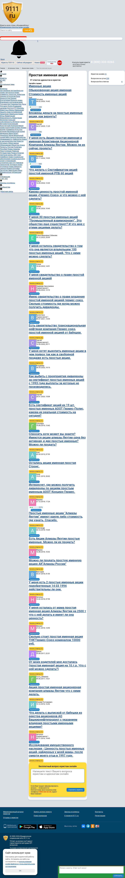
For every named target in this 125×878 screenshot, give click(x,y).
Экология (4, 170)
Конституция (5, 126)
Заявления (4, 114)
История (3, 124)
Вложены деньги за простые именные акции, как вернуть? (56, 114)
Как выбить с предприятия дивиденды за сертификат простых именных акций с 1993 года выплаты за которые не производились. (56, 381)
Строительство (6, 163)
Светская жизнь (6, 155)
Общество (15, 145)
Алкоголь (13, 94)
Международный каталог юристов (13, 813)
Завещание (19, 110)
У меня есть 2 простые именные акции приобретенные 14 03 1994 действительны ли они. (56, 586)
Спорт (2, 161)
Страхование (10, 161)
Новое (39, 63)
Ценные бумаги (6, 168)
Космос (18, 128)
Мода (11, 135)
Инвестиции (17, 118)
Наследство (21, 137)
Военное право (16, 100)
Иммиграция (10, 116)
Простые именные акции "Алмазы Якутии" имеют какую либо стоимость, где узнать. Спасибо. (56, 516)
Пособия (3, 149)
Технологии (5, 165)
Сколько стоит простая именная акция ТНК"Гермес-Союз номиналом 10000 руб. (56, 640)
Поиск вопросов (40, 816)
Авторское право (12, 93)
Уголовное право (7, 167)
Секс (19, 155)
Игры (2, 116)
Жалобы (20, 108)
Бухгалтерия (5, 100)
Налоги (13, 137)
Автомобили (5, 91)
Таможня (19, 163)
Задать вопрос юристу (43, 812)
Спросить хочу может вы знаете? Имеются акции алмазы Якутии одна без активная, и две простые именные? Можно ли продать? (57, 439)
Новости (20, 141)
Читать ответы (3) (36, 204)
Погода (10, 147)
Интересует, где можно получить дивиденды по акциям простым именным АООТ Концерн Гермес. (52, 488)
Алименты (4, 94)
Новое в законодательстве (13, 140)
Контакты (99, 812)
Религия (20, 153)
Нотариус (4, 143)
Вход (3, 59)
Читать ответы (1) (36, 178)
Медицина (4, 133)
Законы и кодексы (71, 812)
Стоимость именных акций (48, 94)
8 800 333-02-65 (45, 792)
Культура (18, 130)
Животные (4, 110)
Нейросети (17, 139)
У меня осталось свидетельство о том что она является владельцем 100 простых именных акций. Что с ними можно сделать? (56, 251)
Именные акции (40, 86)
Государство (5, 104)
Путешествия (5, 153)
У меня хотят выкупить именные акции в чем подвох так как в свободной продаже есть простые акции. (57, 354)
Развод (14, 153)
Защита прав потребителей (11, 112)
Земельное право (16, 114)
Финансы (18, 167)
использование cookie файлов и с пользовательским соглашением (20, 864)
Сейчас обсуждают (24, 63)
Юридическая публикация (10, 172)
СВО (15, 155)
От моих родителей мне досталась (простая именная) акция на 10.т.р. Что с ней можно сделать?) (57, 665)
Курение (3, 131)
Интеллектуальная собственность (7, 121)
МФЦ (8, 137)
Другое (10, 108)
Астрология (11, 96)
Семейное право (7, 157)
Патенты (3, 147)
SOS (60, 63)
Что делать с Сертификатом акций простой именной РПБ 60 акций (53, 171)
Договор (3, 106)
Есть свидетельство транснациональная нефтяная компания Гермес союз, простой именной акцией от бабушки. (57, 329)
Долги (10, 106)
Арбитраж (21, 94)
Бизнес (13, 98)
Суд (14, 163)
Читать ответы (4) (36, 121)
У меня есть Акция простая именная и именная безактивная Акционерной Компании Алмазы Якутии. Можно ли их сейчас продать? (57, 143)
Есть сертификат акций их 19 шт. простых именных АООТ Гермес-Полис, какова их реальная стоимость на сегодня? (56, 410)
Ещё (30, 97)
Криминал (10, 130)
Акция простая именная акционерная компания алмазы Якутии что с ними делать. (55, 690)
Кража (23, 128)
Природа (15, 151)
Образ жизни (13, 143)
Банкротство (5, 98)
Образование (5, 145)
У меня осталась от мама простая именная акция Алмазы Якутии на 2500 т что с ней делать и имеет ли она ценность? (57, 613)
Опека (22, 145)
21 (106, 74)
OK (20, 871)
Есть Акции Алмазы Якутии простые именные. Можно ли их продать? (54, 540)
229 (107, 78)
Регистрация (100, 816)
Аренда (3, 96)
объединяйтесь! (22, 25)
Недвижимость (6, 139)
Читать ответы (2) (36, 233)
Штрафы (16, 168)
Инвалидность (6, 118)
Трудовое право (16, 165)
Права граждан (13, 149)
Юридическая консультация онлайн (14, 27)
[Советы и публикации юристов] (12, 12)
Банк (18, 96)
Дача (24, 104)
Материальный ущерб (16, 131)
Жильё (12, 110)
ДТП (15, 108)
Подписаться (35, 110)
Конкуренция (12, 124)
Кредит (3, 130)
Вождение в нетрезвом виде (11, 102)
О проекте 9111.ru (71, 816)
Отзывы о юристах (10, 818)
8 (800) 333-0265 (102, 62)
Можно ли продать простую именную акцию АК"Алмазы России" (55, 562)
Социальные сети (18, 159)
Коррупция (10, 128)
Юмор (19, 170)
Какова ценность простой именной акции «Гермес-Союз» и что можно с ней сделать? (57, 195)
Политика (18, 147)
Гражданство (16, 104)
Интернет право (18, 122)
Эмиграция (12, 170)
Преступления (6, 151)
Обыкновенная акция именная (50, 90)
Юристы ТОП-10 (7, 63)
